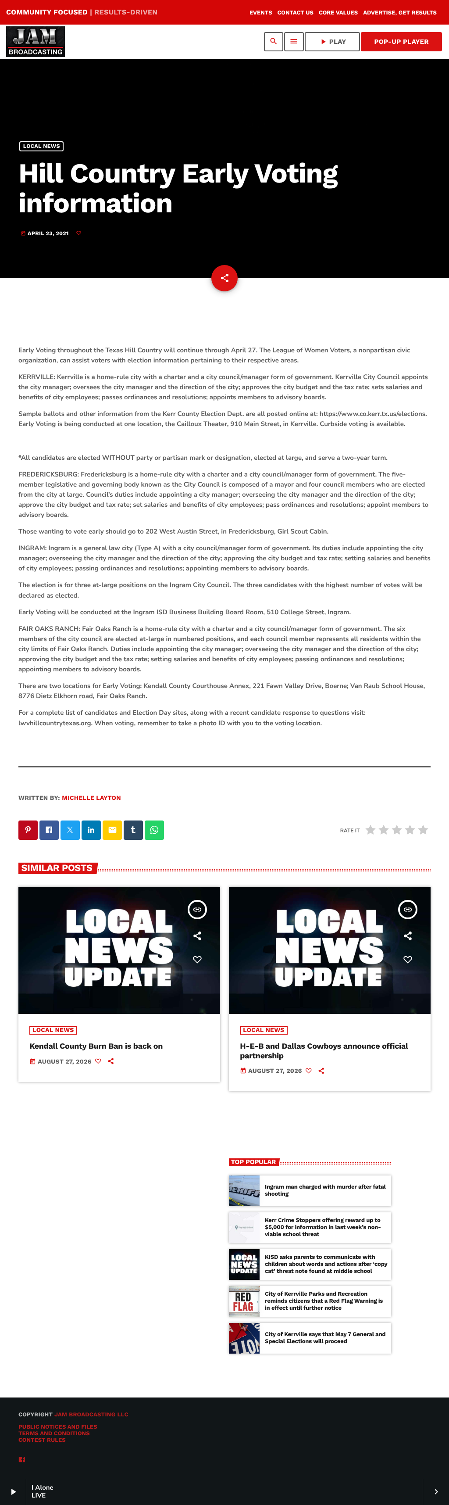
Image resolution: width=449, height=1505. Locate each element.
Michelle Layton (91, 798)
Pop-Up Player (401, 42)
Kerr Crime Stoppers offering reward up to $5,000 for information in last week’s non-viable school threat (323, 1227)
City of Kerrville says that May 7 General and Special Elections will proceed (325, 1338)
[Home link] (35, 41)
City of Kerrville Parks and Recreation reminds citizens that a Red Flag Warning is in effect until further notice (324, 1301)
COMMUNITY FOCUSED (81, 12)
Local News (41, 146)
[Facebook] (21, 1460)
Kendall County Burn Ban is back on (96, 1046)
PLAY (332, 41)
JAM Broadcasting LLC (91, 1415)
